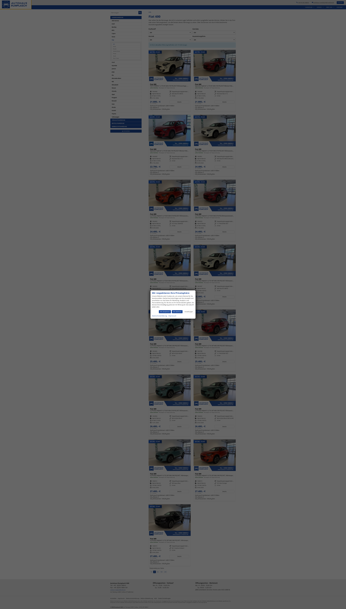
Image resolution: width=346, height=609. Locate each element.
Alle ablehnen (177, 312)
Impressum (172, 316)
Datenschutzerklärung (159, 316)
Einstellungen (189, 312)
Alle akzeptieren (165, 312)
